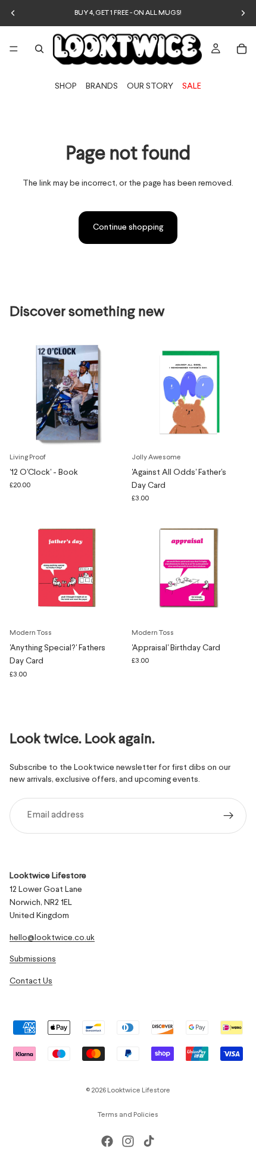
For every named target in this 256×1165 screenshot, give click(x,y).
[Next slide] (243, 13)
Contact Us (31, 980)
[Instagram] (128, 1141)
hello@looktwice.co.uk (52, 938)
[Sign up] (228, 815)
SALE (191, 86)
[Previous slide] (13, 13)
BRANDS (102, 86)
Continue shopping (128, 227)
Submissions (33, 959)
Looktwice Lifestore (138, 1090)
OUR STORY (150, 86)
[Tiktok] (149, 1141)
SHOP (66, 86)
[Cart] (242, 49)
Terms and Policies (128, 1115)
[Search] (39, 49)
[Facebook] (107, 1141)
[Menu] (13, 48)
